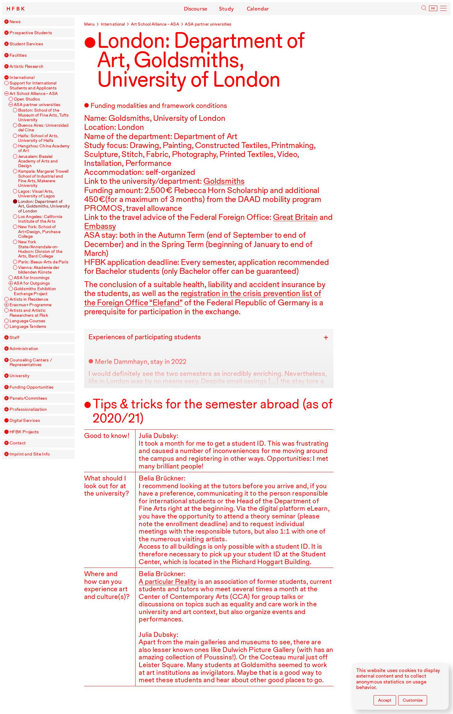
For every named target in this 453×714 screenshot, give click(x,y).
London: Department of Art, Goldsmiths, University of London (44, 206)
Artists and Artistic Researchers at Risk (29, 312)
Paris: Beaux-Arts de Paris (43, 262)
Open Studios (27, 99)
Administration (24, 348)
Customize (412, 700)
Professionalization (28, 409)
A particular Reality (168, 581)
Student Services (26, 44)
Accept (384, 700)
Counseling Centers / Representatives (31, 362)
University (20, 376)
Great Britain (295, 217)
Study (226, 9)
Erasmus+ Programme (31, 305)
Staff (15, 337)
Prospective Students (31, 33)
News (15, 21)
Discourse (195, 9)
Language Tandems (28, 326)
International (22, 77)
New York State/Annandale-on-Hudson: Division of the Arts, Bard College (40, 249)
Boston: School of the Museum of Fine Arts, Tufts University (43, 115)
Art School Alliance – (34, 93)
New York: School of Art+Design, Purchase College (39, 232)
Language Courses (27, 321)
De (433, 8)
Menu (89, 24)
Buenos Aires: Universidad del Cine (43, 127)
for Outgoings (32, 283)
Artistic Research (26, 66)
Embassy (100, 226)
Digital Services (25, 420)
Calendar (258, 9)
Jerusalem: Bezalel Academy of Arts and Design (38, 161)
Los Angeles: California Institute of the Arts (40, 219)
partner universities (37, 104)
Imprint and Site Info (30, 454)
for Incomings (32, 277)
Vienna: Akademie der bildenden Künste (38, 269)
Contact (18, 443)
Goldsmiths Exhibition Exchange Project (35, 291)
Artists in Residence (29, 299)
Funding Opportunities (32, 387)
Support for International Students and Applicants (33, 85)
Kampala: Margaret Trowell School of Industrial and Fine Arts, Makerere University (43, 178)
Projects (24, 432)
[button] (6, 21)
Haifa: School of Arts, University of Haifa (38, 138)
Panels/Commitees (28, 398)
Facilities (18, 55)
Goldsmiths (224, 181)
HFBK (16, 8)
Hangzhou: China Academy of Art (44, 148)
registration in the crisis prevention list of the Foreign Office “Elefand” (202, 297)
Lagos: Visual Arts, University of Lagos (36, 193)
